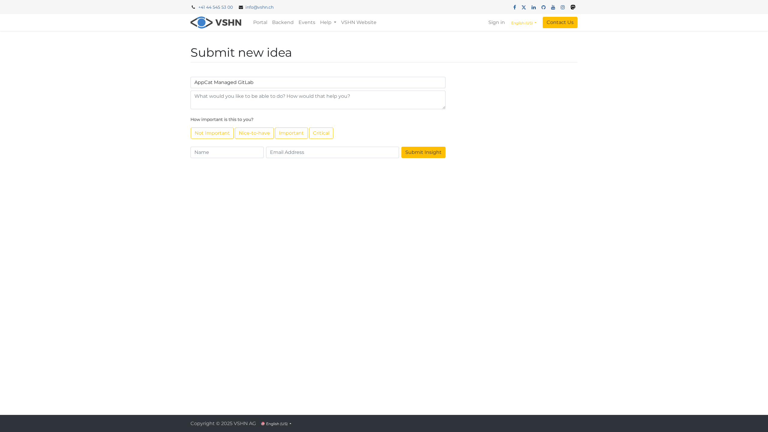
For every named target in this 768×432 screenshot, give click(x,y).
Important (291, 133)
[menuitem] (260, 22)
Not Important (212, 133)
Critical (321, 133)
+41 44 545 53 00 (215, 7)
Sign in (496, 22)
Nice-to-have (254, 133)
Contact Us (560, 22)
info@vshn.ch (259, 7)
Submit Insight (423, 152)
